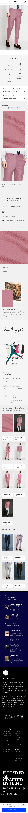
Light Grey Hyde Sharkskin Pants (11, 585)
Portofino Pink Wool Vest (21, 494)
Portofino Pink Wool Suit (9, 466)
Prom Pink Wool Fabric (9, 437)
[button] (14, 30)
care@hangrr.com (8, 626)
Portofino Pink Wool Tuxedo (10, 494)
